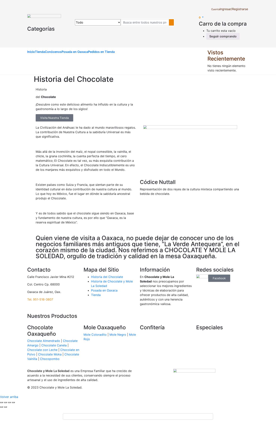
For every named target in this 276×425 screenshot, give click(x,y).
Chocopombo (50, 359)
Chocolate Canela (54, 345)
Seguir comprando (223, 36)
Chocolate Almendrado (43, 341)
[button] (201, 17)
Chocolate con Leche (42, 350)
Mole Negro (117, 334)
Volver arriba (9, 397)
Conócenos (53, 52)
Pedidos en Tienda (101, 52)
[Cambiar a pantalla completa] (5, 402)
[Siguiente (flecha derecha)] (5, 407)
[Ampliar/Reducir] (1, 402)
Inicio (31, 52)
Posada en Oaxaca (75, 52)
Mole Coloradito (95, 334)
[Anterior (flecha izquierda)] (1, 407)
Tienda (40, 52)
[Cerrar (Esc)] (13, 402)
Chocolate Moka (50, 354)
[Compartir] (9, 402)
